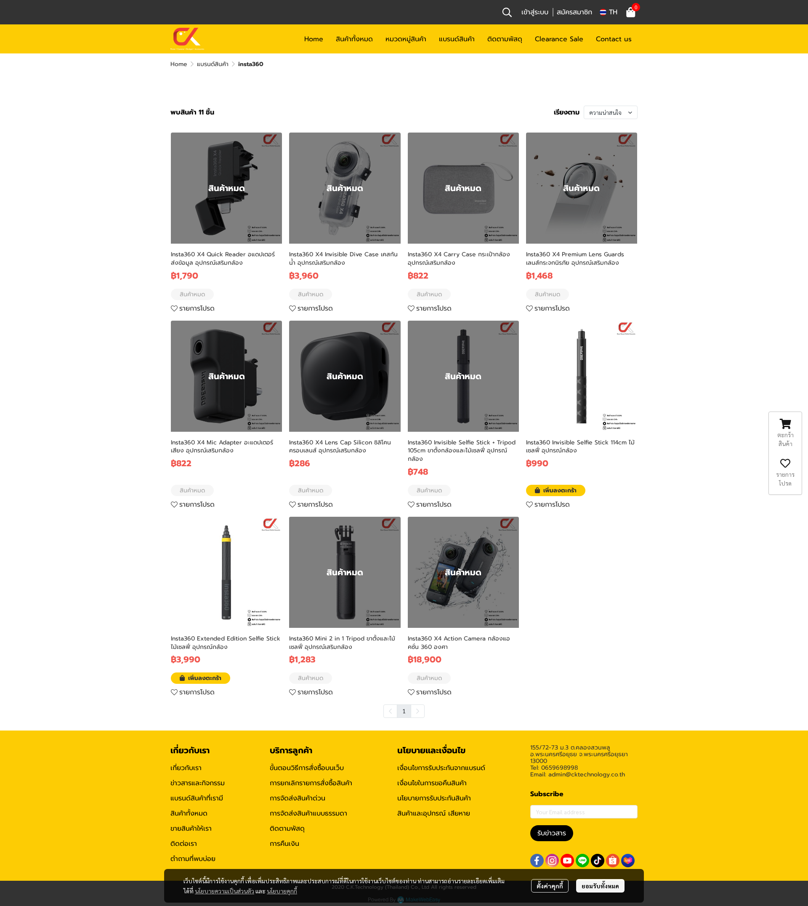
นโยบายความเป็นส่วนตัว (224, 891)
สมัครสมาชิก (574, 12)
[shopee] (612, 860)
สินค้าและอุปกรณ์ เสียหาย (433, 813)
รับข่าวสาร (551, 833)
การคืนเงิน (284, 844)
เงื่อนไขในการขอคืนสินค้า (432, 783)
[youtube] (567, 860)
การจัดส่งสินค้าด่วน (297, 798)
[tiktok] (597, 860)
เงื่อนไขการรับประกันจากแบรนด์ (441, 768)
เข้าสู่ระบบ (534, 12)
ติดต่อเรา (183, 844)
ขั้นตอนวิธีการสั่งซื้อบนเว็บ (307, 768)
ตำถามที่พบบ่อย (192, 859)
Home (178, 64)
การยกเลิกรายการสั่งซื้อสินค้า (311, 783)
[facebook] (537, 860)
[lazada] (628, 860)
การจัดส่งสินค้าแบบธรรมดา (308, 813)
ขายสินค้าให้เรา (191, 829)
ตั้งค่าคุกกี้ (550, 886)
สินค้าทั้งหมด (188, 813)
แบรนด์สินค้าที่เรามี (196, 798)
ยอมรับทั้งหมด (600, 886)
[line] (582, 860)
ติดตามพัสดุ (287, 829)
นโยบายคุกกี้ (282, 891)
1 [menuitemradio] (404, 711)
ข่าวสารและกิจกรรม (197, 783)
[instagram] (552, 860)
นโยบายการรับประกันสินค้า (434, 798)
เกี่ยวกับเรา (186, 768)
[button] (507, 12)
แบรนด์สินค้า (213, 64)
